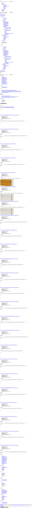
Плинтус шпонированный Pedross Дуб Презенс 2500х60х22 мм (9, 373)
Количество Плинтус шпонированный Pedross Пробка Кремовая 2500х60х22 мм (13, 293)
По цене (10, 106)
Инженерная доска (6, 22)
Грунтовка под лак (7, 30)
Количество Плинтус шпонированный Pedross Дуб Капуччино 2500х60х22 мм (15, 451)
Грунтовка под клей (8, 29)
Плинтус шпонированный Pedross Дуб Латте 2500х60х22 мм (8, 402)
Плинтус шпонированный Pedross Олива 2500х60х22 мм (8, 143)
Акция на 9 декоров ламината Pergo (7, 97)
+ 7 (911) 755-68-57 (2, 15)
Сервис (5, 7)
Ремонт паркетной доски (5, 92)
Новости (3, 469)
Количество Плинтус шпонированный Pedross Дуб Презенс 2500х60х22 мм (12, 379)
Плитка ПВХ (5, 24)
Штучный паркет (6, 23)
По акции (12, 106)
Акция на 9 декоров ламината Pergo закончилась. (8, 96)
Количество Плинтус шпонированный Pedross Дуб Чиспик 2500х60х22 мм (14, 365)
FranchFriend (2, 506)
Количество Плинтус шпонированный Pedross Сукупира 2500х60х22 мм (14, 250)
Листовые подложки (8, 27)
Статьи (4, 8)
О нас (3, 3)
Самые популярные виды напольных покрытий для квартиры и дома (11, 91)
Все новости (2, 98)
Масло (6, 32)
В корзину (7, 507)
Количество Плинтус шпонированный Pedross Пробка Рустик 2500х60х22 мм (12, 264)
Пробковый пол (4, 461)
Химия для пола (4, 83)
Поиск (11, 1)
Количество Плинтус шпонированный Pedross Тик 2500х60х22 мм (11, 178)
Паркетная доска (6, 21)
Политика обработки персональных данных (18, 504)
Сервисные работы (4, 87)
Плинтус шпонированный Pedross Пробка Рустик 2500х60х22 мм (9, 258)
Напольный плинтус (6, 34)
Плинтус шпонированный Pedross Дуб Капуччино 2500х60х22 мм (9, 431)
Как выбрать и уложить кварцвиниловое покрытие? (9, 90)
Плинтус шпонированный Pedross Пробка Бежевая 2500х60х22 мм (9, 201)
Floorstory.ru (2, 504)
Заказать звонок (2, 70)
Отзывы (3, 10)
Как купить (5, 36)
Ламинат (3, 76)
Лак (5, 60)
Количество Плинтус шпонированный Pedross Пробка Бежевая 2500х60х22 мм (12, 207)
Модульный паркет (6, 25)
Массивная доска (6, 52)
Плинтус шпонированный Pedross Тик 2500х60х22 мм (7, 172)
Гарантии (5, 6)
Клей (6, 31)
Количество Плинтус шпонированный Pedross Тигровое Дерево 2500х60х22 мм (15, 135)
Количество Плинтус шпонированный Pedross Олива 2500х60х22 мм (11, 149)
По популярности (6, 106)
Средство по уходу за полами (9, 33)
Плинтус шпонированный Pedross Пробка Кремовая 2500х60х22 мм (9, 287)
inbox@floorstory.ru (4, 480)
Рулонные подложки (8, 28)
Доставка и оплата (6, 65)
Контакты (3, 40)
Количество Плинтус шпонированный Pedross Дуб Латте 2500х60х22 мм (12, 408)
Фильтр (1, 105)
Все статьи (1, 93)
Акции (3, 9)
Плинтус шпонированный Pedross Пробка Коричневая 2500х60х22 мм (10, 316)
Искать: (1, 1)
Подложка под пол (4, 82)
